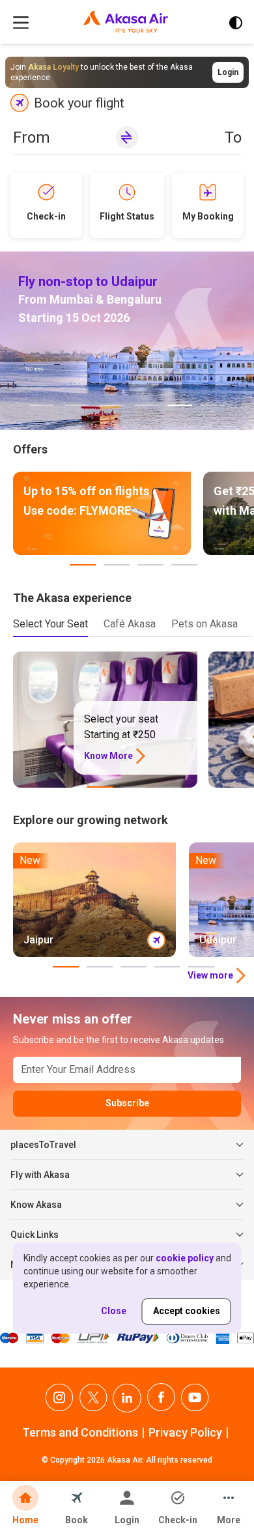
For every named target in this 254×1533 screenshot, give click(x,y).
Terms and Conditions (80, 1432)
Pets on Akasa (204, 624)
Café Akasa (130, 624)
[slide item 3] (112, 405)
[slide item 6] (212, 405)
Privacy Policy (185, 1432)
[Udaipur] (127, 340)
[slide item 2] (76, 405)
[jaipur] (94, 899)
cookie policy (185, 1258)
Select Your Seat (50, 624)
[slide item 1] (41, 405)
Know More (108, 756)
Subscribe (127, 1103)
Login (228, 72)
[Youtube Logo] (194, 1397)
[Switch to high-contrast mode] (235, 22)
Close (113, 1311)
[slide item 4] (147, 405)
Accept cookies (186, 1311)
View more (210, 975)
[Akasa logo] (125, 23)
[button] (127, 140)
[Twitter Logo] (93, 1397)
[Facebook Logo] (161, 1397)
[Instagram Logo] (59, 1397)
